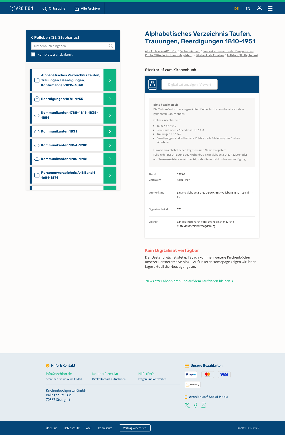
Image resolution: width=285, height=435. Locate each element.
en (248, 8)
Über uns (51, 428)
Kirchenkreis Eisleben (210, 55)
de (236, 8)
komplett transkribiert (55, 54)
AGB (88, 428)
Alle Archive (90, 8)
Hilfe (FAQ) (146, 373)
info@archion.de (59, 373)
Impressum (105, 428)
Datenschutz (71, 428)
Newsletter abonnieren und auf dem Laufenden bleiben (187, 281)
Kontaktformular (105, 373)
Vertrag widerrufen (134, 428)
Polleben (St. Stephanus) (56, 37)
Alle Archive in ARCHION (161, 51)
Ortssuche (57, 8)
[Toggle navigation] (270, 8)
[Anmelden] (259, 8)
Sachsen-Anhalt (190, 51)
